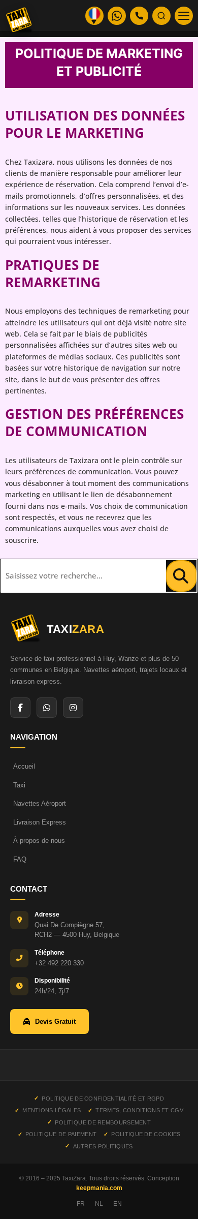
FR (81, 1203)
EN (117, 1203)
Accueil (24, 766)
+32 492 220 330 (59, 963)
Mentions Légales (51, 1110)
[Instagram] (73, 707)
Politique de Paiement (60, 1134)
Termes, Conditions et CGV (139, 1110)
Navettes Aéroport (39, 803)
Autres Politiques (103, 1146)
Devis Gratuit (55, 1021)
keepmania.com (99, 1188)
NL (99, 1203)
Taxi (19, 785)
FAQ (19, 859)
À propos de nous (39, 840)
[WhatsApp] (47, 707)
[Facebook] (20, 707)
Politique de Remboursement (103, 1122)
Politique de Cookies (145, 1134)
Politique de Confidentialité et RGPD (103, 1098)
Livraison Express (39, 822)
